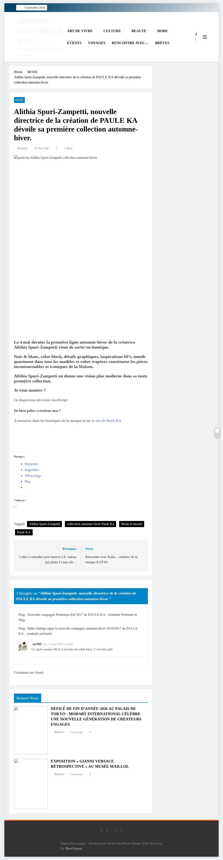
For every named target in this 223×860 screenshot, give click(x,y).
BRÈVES (162, 43)
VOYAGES (96, 43)
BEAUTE (139, 31)
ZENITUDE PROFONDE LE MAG (40, 31)
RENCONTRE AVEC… (130, 43)
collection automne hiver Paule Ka (90, 524)
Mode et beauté (131, 524)
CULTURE (112, 31)
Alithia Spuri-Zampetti (44, 524)
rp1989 (37, 644)
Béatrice (22, 148)
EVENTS (74, 43)
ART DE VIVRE (80, 31)
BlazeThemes (73, 848)
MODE (162, 31)
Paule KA (24, 532)
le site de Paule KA (106, 421)
